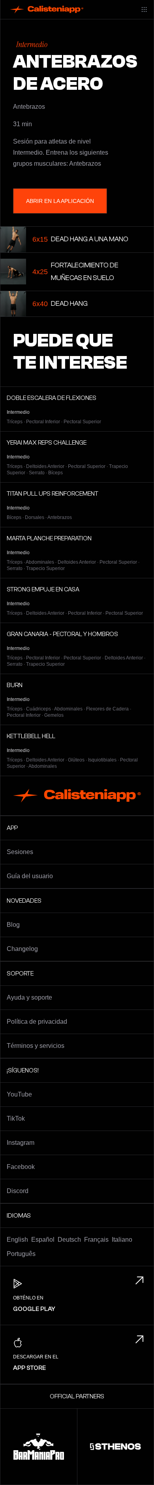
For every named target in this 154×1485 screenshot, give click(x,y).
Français (96, 1239)
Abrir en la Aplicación (60, 201)
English (17, 1239)
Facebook (21, 1166)
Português (21, 1253)
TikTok (16, 1118)
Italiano (122, 1239)
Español (42, 1239)
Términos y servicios (35, 1045)
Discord (17, 1191)
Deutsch (69, 1239)
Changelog (22, 948)
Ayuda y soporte (29, 997)
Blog (13, 924)
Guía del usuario (30, 876)
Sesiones (20, 852)
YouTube (19, 1094)
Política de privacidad (37, 1021)
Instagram (20, 1142)
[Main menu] (144, 9)
